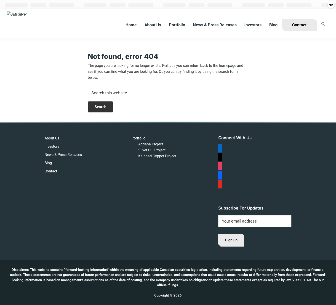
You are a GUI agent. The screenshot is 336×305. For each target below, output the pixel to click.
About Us (52, 138)
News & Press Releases (63, 154)
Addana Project (150, 144)
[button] (323, 24)
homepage (227, 65)
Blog (48, 163)
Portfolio (138, 138)
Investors (52, 146)
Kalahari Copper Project (157, 156)
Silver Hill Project (151, 150)
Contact (51, 171)
